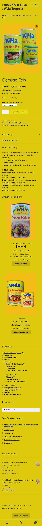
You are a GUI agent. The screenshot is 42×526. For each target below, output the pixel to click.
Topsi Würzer (10, 375)
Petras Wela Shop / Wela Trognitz (14, 6)
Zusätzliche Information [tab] (10, 140)
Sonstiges (7, 392)
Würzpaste (9, 377)
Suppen (6, 355)
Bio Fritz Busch (9, 385)
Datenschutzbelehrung (12, 440)
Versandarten (8, 433)
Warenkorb (32, 520)
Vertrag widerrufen (21, 516)
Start (5, 16)
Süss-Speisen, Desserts (11, 388)
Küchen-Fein (25, 125)
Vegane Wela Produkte (11, 394)
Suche (21, 522)
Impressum (8, 443)
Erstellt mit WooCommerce (11, 508)
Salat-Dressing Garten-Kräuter (17, 371)
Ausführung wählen (21, 332)
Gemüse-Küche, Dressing (23, 16)
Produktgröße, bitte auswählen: (13, 102)
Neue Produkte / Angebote (12, 353)
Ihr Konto (7, 522)
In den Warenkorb (19, 112)
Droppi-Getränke (9, 390)
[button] (36, 26)
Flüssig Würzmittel (12, 379)
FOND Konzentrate (10, 357)
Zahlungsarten (9, 430)
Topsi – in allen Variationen (15, 381)
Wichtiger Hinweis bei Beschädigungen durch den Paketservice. (21, 426)
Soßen (6, 359)
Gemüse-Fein (15, 125)
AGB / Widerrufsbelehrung (13, 436)
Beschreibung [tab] (7, 135)
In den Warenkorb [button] (21, 264)
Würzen (11, 16)
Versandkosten (17, 90)
